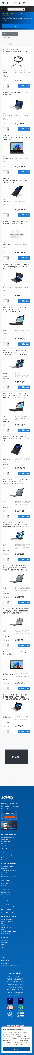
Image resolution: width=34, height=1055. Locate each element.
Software (3, 902)
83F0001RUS (6, 459)
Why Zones (4, 852)
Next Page (27, 780)
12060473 (6, 335)
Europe (3, 953)
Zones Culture (5, 883)
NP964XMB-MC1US (8, 674)
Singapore (4, 957)
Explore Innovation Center (8, 931)
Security (3, 843)
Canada (3, 951)
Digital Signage (5, 904)
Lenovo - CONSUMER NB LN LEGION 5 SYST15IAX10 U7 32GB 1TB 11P (16, 439)
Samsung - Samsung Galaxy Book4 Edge (14, 653)
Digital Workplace (6, 841)
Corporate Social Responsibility (10, 856)
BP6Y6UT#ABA (7, 244)
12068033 (6, 550)
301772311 (6, 636)
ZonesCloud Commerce (8, 870)
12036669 (5, 292)
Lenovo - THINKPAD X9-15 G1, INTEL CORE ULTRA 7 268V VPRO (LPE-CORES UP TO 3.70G (16, 697)
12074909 (6, 206)
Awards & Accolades (7, 921)
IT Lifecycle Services (7, 845)
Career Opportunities (7, 854)
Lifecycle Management (7, 894)
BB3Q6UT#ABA (7, 115)
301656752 (6, 421)
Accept (17, 1049)
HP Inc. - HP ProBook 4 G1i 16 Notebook (15, 93)
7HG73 (5, 502)
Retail (3, 944)
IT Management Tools (8, 863)
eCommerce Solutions (7, 866)
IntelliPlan (4, 872)
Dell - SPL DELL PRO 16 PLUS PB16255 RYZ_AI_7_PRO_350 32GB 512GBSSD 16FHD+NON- (15, 353)
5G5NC (5, 588)
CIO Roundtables (6, 927)
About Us (4, 849)
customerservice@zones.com (9, 965)
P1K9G (5, 330)
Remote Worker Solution (8, 896)
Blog (2, 923)
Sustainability (5, 859)
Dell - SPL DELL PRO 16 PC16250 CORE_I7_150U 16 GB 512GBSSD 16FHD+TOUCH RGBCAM (16, 611)
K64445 (5, 72)
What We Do (5, 889)
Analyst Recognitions (7, 919)
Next (16, 756)
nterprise (3, 874)
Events (3, 929)
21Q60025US (6, 717)
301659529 (6, 163)
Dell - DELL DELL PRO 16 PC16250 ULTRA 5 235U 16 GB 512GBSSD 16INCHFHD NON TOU (16, 525)
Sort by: (8, 9)
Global (3, 948)
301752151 (5, 249)
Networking (4, 839)
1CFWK (5, 373)
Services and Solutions (8, 834)
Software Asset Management (9, 906)
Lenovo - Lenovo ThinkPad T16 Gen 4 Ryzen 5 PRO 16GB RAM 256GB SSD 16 (15, 181)
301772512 (6, 378)
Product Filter (9, 34)
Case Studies (5, 925)
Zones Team (4, 885)
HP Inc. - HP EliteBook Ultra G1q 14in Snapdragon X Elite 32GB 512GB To (16, 267)
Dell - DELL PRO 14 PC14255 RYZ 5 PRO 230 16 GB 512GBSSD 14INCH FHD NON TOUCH (16, 482)
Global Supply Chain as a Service (10, 900)
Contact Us (5, 960)
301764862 (6, 120)
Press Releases (5, 933)
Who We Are (5, 880)
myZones (4, 868)
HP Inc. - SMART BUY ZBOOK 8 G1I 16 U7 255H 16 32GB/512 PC (15, 223)
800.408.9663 (5, 963)
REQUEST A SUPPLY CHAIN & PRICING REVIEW (17, 25)
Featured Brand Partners (8, 912)
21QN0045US (6, 201)
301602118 (6, 722)
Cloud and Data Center (7, 837)
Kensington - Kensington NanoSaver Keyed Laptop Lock (16, 50)
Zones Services (5, 892)
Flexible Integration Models (9, 876)
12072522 (6, 507)
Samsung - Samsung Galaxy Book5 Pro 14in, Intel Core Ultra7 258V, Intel (16, 138)
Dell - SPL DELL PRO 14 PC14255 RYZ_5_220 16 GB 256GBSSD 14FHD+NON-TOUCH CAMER (16, 568)
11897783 (5, 679)
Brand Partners (6, 909)
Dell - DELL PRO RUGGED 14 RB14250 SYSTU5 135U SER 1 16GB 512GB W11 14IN (14, 310)
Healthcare (4, 942)
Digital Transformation (7, 898)
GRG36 (5, 545)
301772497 (6, 593)
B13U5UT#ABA (7, 287)
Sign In (29, 3)
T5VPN (5, 416)
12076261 (5, 464)
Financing (4, 857)
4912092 (5, 77)
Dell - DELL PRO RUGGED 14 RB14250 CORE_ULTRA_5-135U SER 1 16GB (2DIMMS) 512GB (15, 396)
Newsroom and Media (8, 916)
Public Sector (5, 940)
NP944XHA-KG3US (8, 158)
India (2, 955)
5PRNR (5, 631)
